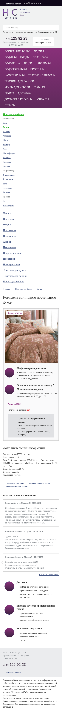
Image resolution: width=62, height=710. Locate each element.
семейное (7, 188)
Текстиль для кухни (42, 75)
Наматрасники (15, 75)
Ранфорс (7, 162)
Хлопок (6, 131)
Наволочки (43, 63)
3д (4, 201)
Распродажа (8, 205)
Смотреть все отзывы (49, 574)
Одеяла (39, 51)
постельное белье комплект (16, 486)
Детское (6, 192)
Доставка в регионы (18, 99)
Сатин (39, 289)
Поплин (6, 166)
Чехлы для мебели (17, 87)
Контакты (42, 99)
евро (5, 184)
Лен (4, 149)
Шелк (5, 140)
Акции (28, 63)
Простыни (37, 69)
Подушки (11, 57)
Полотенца (12, 63)
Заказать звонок (13, 3)
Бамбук (6, 145)
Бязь (5, 123)
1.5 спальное (9, 175)
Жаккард (7, 136)
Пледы (24, 57)
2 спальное (8, 179)
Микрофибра (9, 153)
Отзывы (10, 105)
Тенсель (7, 157)
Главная (39, 87)
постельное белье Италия (38, 483)
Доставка (24, 93)
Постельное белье (17, 51)
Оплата (9, 93)
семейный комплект (15, 483)
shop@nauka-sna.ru (32, 3)
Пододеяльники (16, 69)
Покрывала (40, 57)
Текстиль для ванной (19, 81)
